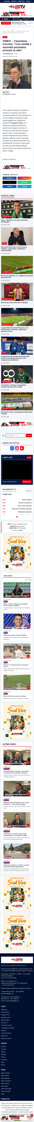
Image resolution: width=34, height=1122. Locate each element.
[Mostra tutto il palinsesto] (17, 517)
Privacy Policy (5, 1012)
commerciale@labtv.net (12, 1001)
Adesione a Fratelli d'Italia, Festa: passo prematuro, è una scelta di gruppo (16, 803)
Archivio (3, 1046)
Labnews (3, 1030)
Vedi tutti (29, 491)
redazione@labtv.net (7, 993)
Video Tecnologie (6, 1088)
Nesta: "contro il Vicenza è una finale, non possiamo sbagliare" (15, 604)
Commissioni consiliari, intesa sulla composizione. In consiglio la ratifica (15, 834)
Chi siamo (7, 1)
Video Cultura (5, 1083)
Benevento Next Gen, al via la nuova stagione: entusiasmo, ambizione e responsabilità (14, 248)
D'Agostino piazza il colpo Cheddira (15, 635)
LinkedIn (9, 186)
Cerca (28, 1)
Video (2, 1094)
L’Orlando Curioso (6, 1025)
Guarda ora (26, 481)
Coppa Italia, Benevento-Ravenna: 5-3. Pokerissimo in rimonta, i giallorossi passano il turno (14, 329)
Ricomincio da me (6, 1038)
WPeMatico (12, 159)
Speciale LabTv (5, 1017)
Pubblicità (21, 1)
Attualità (3, 1054)
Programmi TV (5, 1015)
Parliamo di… (5, 1036)
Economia (4, 1059)
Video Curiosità (5, 1091)
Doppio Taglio (5, 1020)
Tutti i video (28, 579)
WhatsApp (24, 182)
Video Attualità (5, 1078)
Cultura (3, 1057)
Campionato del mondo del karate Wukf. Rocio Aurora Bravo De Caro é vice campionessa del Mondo (15, 358)
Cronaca (3, 1049)
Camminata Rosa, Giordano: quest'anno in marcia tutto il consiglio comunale (16, 772)
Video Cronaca (5, 1073)
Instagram (24, 178)
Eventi (3, 1065)
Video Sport (4, 1086)
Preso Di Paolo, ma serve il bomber (14, 696)
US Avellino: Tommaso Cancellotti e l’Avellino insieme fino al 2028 (13, 386)
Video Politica (5, 1075)
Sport (8, 31)
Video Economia (6, 1081)
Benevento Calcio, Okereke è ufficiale (14, 302)
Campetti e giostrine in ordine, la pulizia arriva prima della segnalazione (16, 865)
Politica (3, 1052)
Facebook (9, 178)
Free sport (4, 1022)
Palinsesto (4, 1009)
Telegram (24, 186)
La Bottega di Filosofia (7, 1028)
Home (4, 31)
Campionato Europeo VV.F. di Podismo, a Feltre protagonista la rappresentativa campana (19, 23)
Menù (5, 19)
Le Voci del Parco (6, 1033)
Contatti (14, 1)
